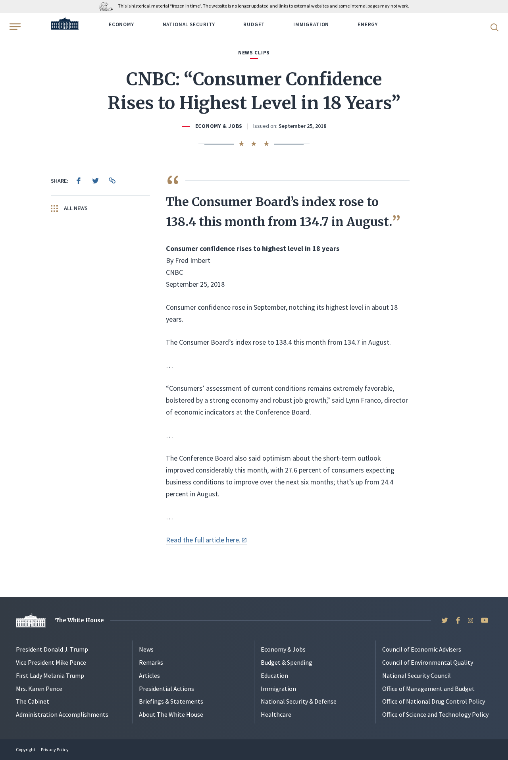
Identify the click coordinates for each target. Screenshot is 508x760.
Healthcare (276, 714)
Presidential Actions (166, 688)
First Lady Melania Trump (50, 675)
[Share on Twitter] (95, 181)
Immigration (311, 24)
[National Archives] (108, 6)
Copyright (25, 749)
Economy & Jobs (218, 126)
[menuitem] (78, 181)
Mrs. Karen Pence (39, 688)
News (146, 649)
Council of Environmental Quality (427, 662)
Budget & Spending (286, 662)
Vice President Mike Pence (51, 662)
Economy (121, 24)
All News (75, 208)
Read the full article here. (203, 539)
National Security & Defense (299, 701)
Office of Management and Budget (428, 688)
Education (274, 675)
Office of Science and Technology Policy (435, 714)
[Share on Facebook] (78, 181)
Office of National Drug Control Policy (433, 701)
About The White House (171, 714)
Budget (254, 24)
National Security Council (416, 675)
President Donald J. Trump (52, 649)
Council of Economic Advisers (421, 649)
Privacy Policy (55, 749)
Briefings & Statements (171, 701)
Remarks (151, 662)
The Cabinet (32, 701)
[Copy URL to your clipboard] (112, 181)
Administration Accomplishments (62, 714)
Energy (368, 24)
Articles (149, 675)
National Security (189, 24)
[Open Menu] (14, 27)
